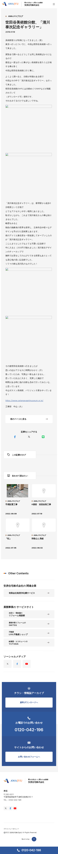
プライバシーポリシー (11, 829)
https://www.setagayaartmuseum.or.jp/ (24, 400)
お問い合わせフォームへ (29, 756)
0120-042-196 (31, 850)
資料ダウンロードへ (29, 702)
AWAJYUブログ (15, 16)
